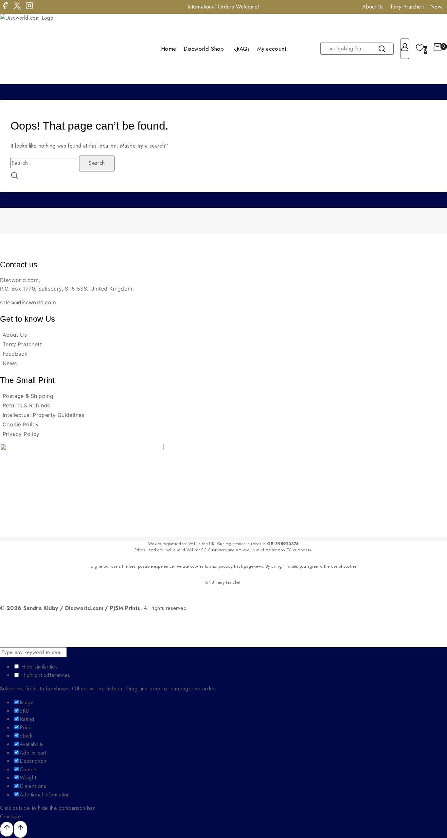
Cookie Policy (21, 424)
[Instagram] (29, 7)
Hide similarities (39, 666)
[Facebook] (5, 7)
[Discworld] (35, 49)
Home (168, 49)
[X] (17, 7)
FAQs (243, 49)
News (10, 363)
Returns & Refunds (26, 405)
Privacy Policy (21, 434)
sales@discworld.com (28, 302)
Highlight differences (45, 675)
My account (271, 49)
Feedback (15, 353)
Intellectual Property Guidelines (43, 415)
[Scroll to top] (6, 829)
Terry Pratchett (407, 6)
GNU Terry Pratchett (224, 582)
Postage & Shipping (28, 396)
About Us (373, 6)
